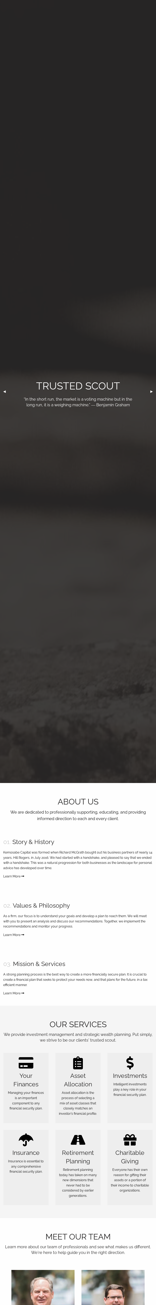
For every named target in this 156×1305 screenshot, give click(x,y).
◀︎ (6, 391)
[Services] (26, 1065)
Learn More (12, 876)
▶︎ (153, 391)
